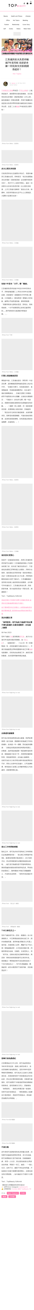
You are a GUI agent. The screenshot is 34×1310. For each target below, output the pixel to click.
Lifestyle (27, 16)
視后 (6, 90)
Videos (18, 28)
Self (4, 28)
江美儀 (10, 90)
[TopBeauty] (17, 5)
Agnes (14, 83)
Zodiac (11, 28)
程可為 (21, 636)
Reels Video (27, 28)
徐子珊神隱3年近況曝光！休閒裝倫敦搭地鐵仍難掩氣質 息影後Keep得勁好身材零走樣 (16, 610)
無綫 (30, 649)
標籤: (3, 1193)
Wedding (25, 20)
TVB (3, 90)
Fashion (6, 24)
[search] (31, 2)
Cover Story (26, 24)
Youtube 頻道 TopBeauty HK (21, 1189)
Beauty (6, 16)
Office (8, 20)
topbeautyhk (23, 1187)
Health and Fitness (16, 16)
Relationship (15, 24)
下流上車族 (23, 90)
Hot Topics (16, 20)
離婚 (17, 106)
